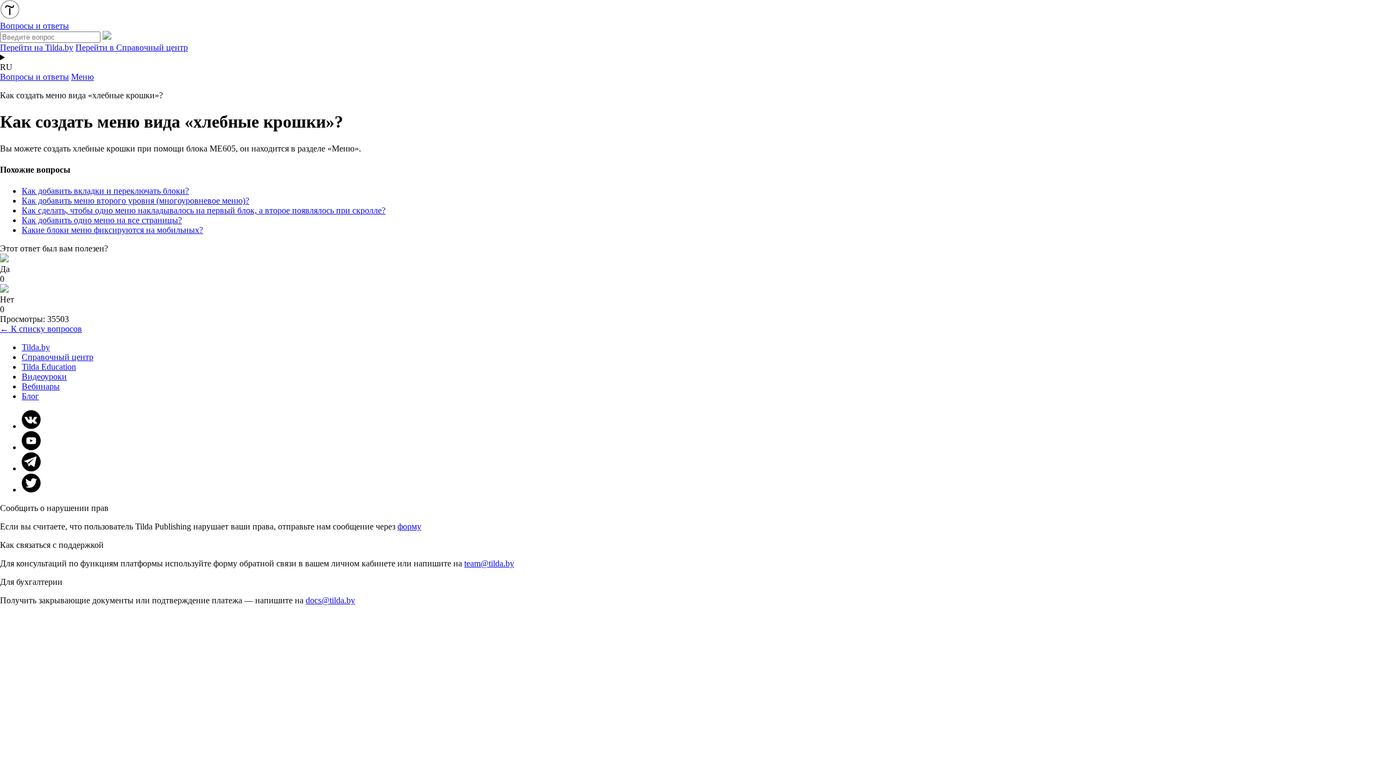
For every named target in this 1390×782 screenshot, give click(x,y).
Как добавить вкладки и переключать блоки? (105, 190)
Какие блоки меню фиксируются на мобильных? (112, 230)
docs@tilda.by (330, 600)
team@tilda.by (489, 563)
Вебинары (41, 386)
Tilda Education (49, 366)
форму (409, 526)
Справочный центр (57, 357)
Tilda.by (36, 347)
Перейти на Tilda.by (36, 47)
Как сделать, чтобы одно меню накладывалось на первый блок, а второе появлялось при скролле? (204, 210)
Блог (30, 396)
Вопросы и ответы (34, 76)
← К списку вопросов (41, 328)
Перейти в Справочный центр (131, 47)
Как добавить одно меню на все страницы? (102, 220)
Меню (82, 76)
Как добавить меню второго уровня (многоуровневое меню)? (135, 200)
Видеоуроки (44, 376)
